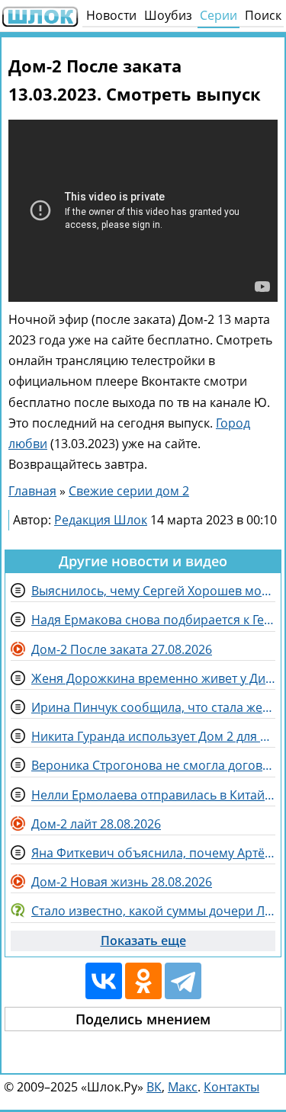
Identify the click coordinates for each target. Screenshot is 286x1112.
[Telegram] (183, 981)
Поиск (263, 15)
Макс (183, 1086)
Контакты (231, 1086)
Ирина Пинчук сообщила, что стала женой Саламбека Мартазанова (153, 707)
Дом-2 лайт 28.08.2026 (96, 824)
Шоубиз (168, 15)
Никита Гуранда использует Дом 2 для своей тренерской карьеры (153, 736)
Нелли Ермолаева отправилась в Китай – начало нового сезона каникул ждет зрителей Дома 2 (153, 795)
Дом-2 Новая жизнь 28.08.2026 (121, 881)
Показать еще (143, 940)
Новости (111, 15)
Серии (218, 15)
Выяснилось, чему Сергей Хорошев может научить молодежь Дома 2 (153, 590)
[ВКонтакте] (103, 981)
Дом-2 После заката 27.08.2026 (121, 649)
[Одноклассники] (143, 981)
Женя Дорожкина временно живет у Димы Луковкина (153, 678)
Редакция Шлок (100, 519)
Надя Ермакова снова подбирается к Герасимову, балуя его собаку (153, 619)
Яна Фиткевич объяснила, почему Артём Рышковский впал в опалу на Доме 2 (153, 852)
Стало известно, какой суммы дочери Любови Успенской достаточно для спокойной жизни (153, 910)
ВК (154, 1086)
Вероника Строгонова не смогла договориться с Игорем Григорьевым (153, 765)
